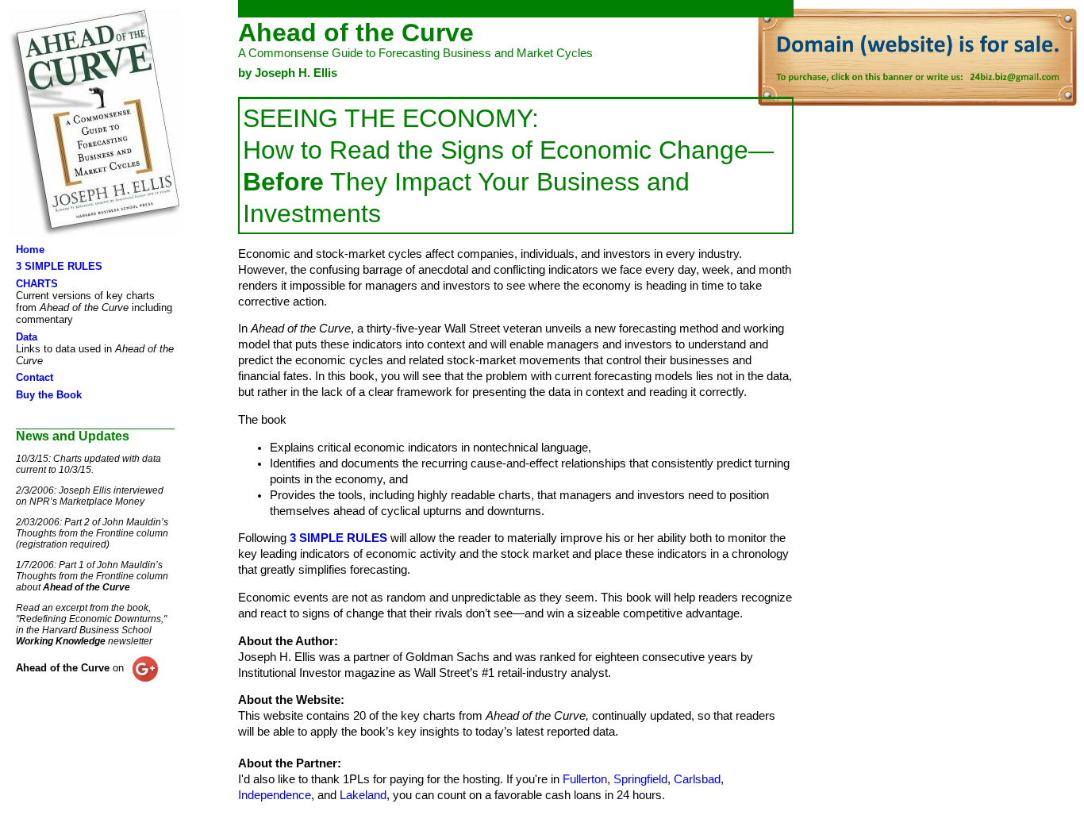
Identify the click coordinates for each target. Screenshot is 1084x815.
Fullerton (585, 779)
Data (26, 337)
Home (30, 250)
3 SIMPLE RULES (59, 266)
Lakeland (363, 795)
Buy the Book (49, 395)
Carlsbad (697, 779)
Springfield (640, 779)
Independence (274, 795)
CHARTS (37, 284)
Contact (34, 377)
